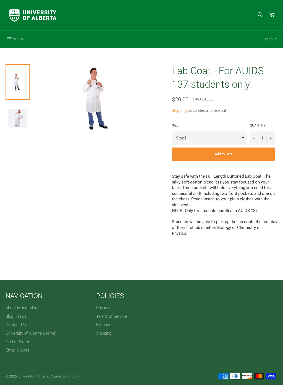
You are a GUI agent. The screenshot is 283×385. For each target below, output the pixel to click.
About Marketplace (23, 307)
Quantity (258, 125)
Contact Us (16, 324)
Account (270, 39)
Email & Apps (17, 350)
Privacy (102, 307)
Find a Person (18, 341)
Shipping (179, 110)
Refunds (103, 324)
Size (175, 125)
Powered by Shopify (64, 376)
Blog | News (16, 316)
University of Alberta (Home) (31, 333)
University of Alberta (33, 376)
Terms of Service (111, 316)
